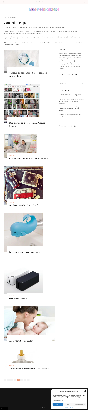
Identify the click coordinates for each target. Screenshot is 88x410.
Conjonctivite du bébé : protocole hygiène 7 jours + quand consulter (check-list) (70, 94)
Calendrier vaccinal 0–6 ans (66, 120)
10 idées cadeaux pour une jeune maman (28, 158)
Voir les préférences (80, 404)
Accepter (57, 404)
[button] (85, 391)
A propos (52, 1)
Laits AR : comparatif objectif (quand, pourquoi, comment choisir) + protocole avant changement (71, 101)
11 (25, 380)
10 (22, 380)
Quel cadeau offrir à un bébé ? (23, 205)
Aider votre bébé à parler (21, 341)
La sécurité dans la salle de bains (24, 252)
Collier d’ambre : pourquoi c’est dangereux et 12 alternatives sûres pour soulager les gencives (71, 108)
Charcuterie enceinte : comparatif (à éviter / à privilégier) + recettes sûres (71, 115)
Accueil (35, 1)
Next (28, 380)
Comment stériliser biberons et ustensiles (29, 368)
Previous (5, 380)
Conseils (41, 1)
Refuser (68, 404)
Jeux (47, 1)
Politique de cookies (68, 407)
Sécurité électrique (18, 298)
